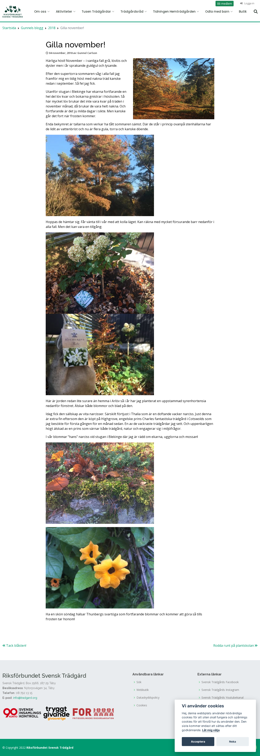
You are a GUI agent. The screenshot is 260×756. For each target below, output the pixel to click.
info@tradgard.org (25, 697)
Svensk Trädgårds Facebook (220, 682)
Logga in (249, 3)
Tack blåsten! (15, 645)
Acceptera (198, 741)
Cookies (141, 705)
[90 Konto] (22, 713)
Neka (232, 741)
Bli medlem (224, 3)
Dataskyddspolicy (147, 697)
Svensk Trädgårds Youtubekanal (223, 697)
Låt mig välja (211, 730)
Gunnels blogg (32, 28)
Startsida (9, 28)
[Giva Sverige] (56, 713)
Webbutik (142, 689)
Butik (243, 11)
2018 (51, 28)
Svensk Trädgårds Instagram (220, 689)
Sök (138, 682)
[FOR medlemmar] (93, 713)
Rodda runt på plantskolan (234, 645)
